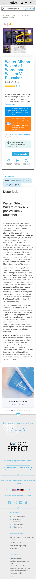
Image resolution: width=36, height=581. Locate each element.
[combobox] (12, 8)
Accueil (5, 16)
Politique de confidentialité (19, 571)
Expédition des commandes (19, 561)
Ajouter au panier (20, 154)
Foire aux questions (16, 559)
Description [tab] (9, 176)
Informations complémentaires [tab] (17, 180)
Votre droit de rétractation (18, 566)
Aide (11, 563)
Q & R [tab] (17, 185)
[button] (3, 2)
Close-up (10, 16)
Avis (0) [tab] (8, 185)
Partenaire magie (16, 573)
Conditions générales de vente (20, 568)
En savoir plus (10, 104)
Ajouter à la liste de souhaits (19, 135)
